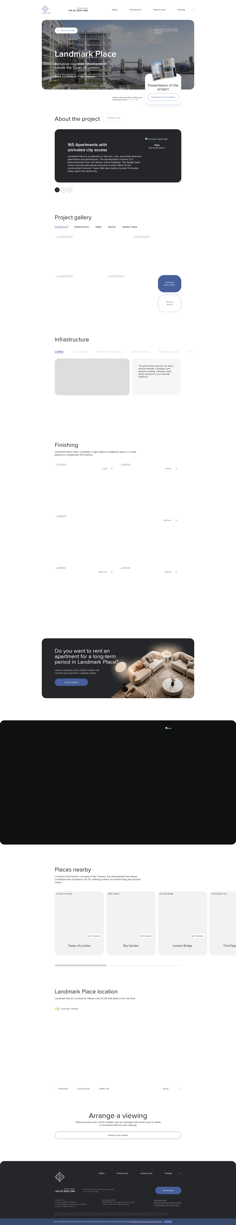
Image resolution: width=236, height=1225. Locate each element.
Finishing (181, 9)
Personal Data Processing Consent (167, 1203)
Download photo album (169, 283)
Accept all (168, 1222)
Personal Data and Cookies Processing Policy (146, 1222)
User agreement (160, 1200)
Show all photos (169, 303)
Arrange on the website (118, 1135)
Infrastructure (135, 9)
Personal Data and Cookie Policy (167, 1205)
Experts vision (159, 9)
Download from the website (163, 97)
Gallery (115, 9)
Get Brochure (168, 1190)
